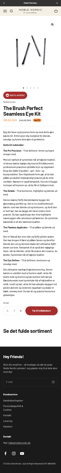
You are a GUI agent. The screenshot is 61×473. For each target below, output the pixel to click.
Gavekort (7, 426)
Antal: (6, 302)
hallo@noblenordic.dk (19, 443)
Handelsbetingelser (13, 400)
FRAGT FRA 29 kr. (30, 3)
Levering (7, 421)
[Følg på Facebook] (5, 453)
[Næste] (57, 3)
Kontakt (7, 415)
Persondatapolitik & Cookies (13, 408)
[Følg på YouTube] (22, 453)
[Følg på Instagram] (14, 453)
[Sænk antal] (7, 311)
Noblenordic (9, 102)
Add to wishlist (17, 95)
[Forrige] (3, 3)
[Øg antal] (21, 311)
